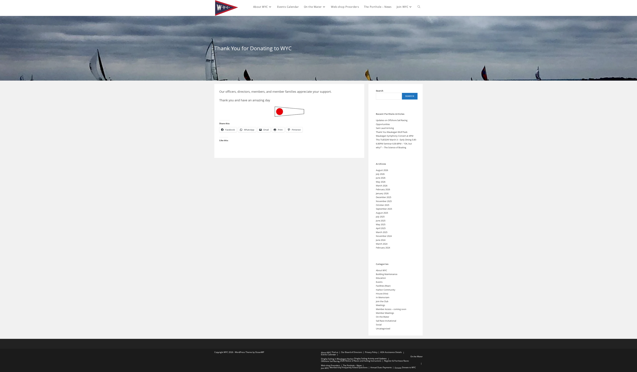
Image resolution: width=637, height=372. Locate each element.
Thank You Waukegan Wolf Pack (391, 132)
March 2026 (381, 185)
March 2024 (381, 243)
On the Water (382, 316)
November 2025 (384, 201)
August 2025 (382, 212)
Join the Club (382, 301)
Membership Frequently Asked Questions (349, 367)
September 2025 (384, 208)
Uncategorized (383, 328)
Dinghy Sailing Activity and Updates (370, 358)
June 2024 (380, 239)
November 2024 (384, 236)
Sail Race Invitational (386, 320)
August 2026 (382, 170)
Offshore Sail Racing (330, 361)
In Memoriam (382, 297)
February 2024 (383, 247)
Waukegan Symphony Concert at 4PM (394, 135)
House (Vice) (382, 293)
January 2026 (382, 193)
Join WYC (325, 368)
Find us (335, 352)
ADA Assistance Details (391, 352)
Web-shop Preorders (330, 365)
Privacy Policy (371, 352)
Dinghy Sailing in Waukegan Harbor (337, 358)
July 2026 (380, 173)
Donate (398, 367)
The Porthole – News (352, 365)
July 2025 (380, 216)
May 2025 (380, 224)
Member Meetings (385, 312)
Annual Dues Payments (381, 367)
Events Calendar (328, 354)
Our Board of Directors (351, 352)
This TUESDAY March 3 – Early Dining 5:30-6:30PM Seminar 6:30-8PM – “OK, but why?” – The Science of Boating (396, 143)
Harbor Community (385, 289)
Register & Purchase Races (396, 360)
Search (379, 90)
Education (381, 277)
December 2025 (383, 197)
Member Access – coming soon (391, 309)
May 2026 (380, 181)
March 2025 (381, 232)
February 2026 (383, 189)
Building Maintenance (386, 274)
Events (379, 281)
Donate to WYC (409, 367)
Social (379, 324)
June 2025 (380, 220)
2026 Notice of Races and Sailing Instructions (360, 360)
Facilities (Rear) (383, 285)
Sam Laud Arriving (385, 128)
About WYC (381, 270)
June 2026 (380, 177)
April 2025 (381, 228)
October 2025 (382, 204)
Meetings (380, 305)
